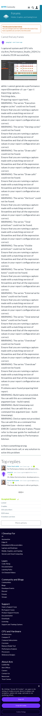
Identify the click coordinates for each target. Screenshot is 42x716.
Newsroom (5, 676)
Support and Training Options (12, 624)
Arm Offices (6, 667)
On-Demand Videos (9, 572)
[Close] (38, 686)
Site (29, 8)
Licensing (5, 621)
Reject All (21, 699)
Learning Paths (7, 570)
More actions (21, 523)
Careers (4, 670)
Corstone (5, 643)
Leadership (5, 665)
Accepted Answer (8, 499)
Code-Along (6, 564)
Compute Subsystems (9, 640)
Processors (6, 652)
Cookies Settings (21, 712)
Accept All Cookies (21, 705)
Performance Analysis (9, 649)
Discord (4, 591)
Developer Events (8, 588)
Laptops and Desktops (9, 548)
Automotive (6, 539)
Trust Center (6, 679)
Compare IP (6, 637)
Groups (4, 597)
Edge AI (4, 542)
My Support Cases (8, 610)
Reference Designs (8, 655)
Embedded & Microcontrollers (12, 545)
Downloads (6, 619)
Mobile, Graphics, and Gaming (12, 551)
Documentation (7, 567)
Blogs (4, 585)
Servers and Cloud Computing (12, 554)
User (37, 8)
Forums (4, 594)
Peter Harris (11, 466)
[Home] (8, 7)
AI (2, 536)
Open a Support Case (9, 607)
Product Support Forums (10, 613)
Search (33, 8)
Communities (6, 582)
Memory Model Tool (9, 646)
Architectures (7, 634)
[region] (21, 700)
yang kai (8, 42)
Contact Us (6, 673)
